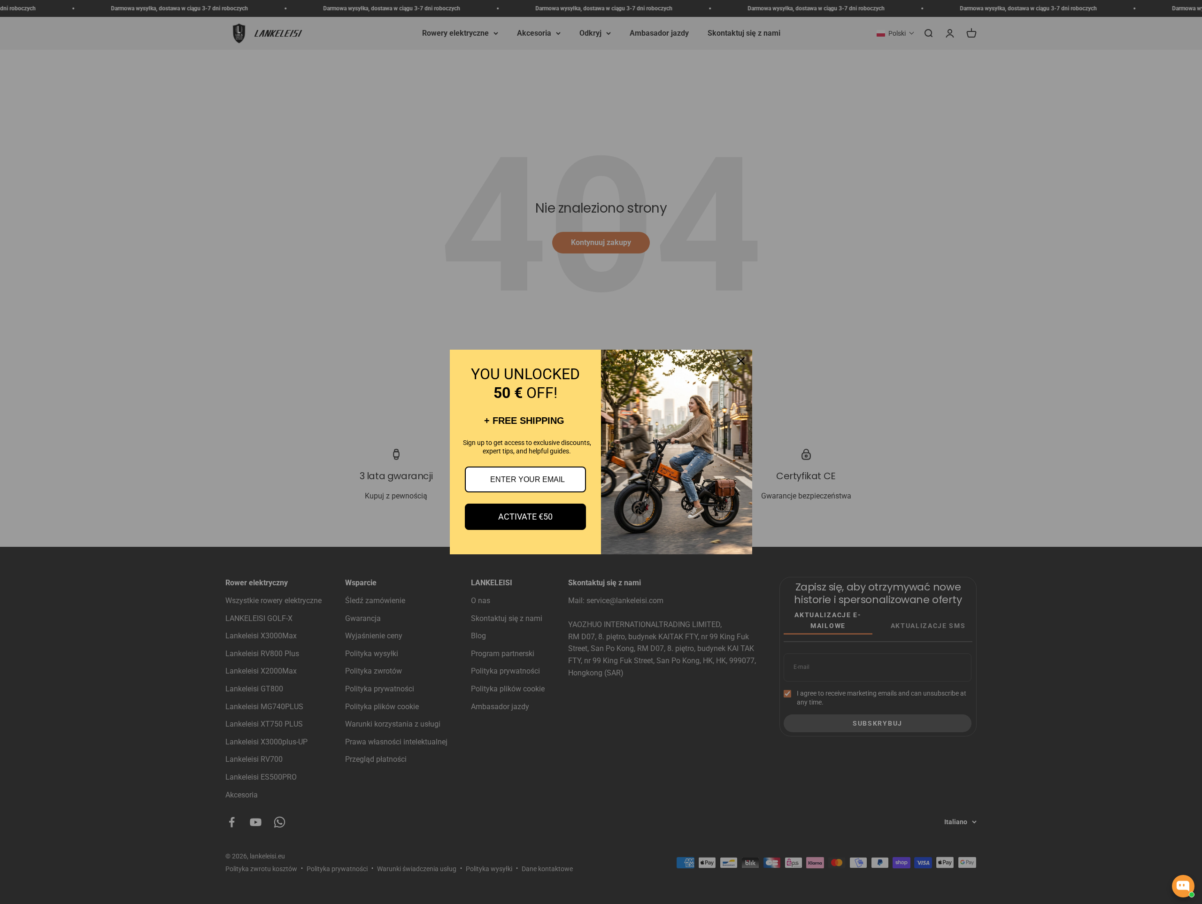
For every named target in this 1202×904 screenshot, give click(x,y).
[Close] (741, 361)
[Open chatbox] (1183, 886)
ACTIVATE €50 (525, 516)
